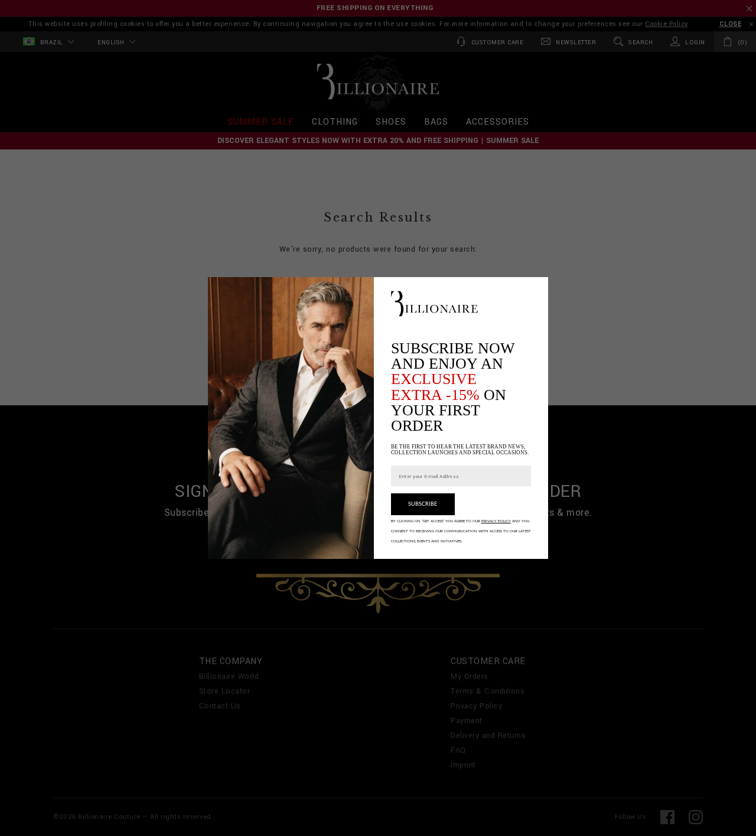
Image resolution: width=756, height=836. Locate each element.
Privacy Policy (496, 513)
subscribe (422, 496)
